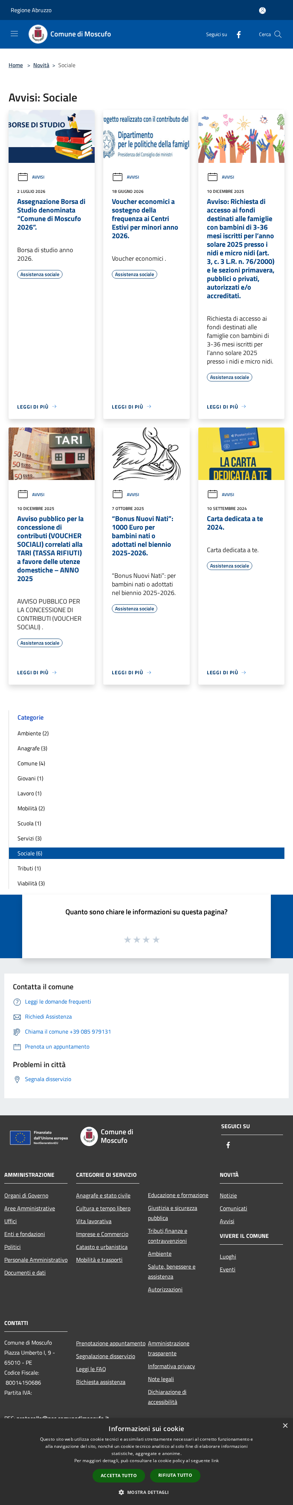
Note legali (161, 1379)
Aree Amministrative (29, 1208)
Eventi (227, 1269)
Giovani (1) (30, 778)
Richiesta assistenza (100, 1382)
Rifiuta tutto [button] (175, 1475)
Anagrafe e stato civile (103, 1195)
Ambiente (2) (33, 733)
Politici (12, 1246)
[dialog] (146, 1461)
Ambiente (160, 1253)
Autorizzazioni (165, 1289)
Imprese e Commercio (102, 1234)
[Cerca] (278, 34)
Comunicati (233, 1208)
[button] (146, 1492)
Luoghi (228, 1256)
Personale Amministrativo (36, 1259)
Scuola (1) (29, 823)
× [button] (285, 1426)
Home (16, 65)
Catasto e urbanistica (102, 1246)
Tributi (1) (29, 868)
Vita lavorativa (93, 1221)
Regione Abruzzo (31, 10)
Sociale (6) (30, 853)
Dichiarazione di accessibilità (167, 1397)
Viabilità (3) (31, 883)
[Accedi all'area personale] (262, 10)
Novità (41, 65)
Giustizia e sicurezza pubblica (172, 1213)
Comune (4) (31, 763)
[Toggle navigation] (14, 33)
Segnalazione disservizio (105, 1356)
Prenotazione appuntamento (107, 1343)
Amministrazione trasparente (168, 1348)
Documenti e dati (25, 1272)
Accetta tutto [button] (119, 1475)
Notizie (228, 1195)
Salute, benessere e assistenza (171, 1271)
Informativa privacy (171, 1366)
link (215, 1461)
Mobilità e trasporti (99, 1259)
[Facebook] (236, 34)
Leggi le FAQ (91, 1369)
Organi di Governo (26, 1195)
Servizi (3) (29, 838)
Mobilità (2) (31, 808)
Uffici (10, 1221)
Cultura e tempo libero (103, 1208)
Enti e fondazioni (24, 1234)
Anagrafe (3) (32, 748)
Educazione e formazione (178, 1195)
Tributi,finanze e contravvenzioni (167, 1235)
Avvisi (38, 177)
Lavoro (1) (29, 793)
